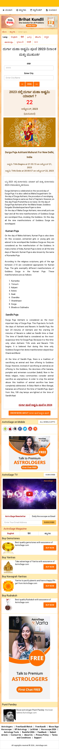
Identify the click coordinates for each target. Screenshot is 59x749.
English (10, 533)
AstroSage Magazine (15, 528)
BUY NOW (50, 548)
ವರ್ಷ (29, 63)
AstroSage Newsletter (15, 516)
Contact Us (16, 735)
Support (37, 738)
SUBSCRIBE (50, 475)
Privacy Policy (42, 735)
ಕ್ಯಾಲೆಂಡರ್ (36, 10)
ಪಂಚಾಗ (7, 10)
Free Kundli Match (24, 727)
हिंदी (29, 533)
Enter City (28, 73)
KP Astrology (21, 729)
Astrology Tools (11, 732)
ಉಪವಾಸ (51, 10)
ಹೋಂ (4, 32)
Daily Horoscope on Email (43, 516)
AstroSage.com (41, 745)
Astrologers (7, 727)
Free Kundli (40, 727)
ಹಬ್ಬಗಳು (21, 10)
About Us (28, 735)
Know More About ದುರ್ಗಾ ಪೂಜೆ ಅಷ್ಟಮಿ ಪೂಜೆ (29, 413)
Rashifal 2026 (28, 732)
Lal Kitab (34, 729)
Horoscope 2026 (48, 729)
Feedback (42, 732)
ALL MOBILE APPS (47, 422)
